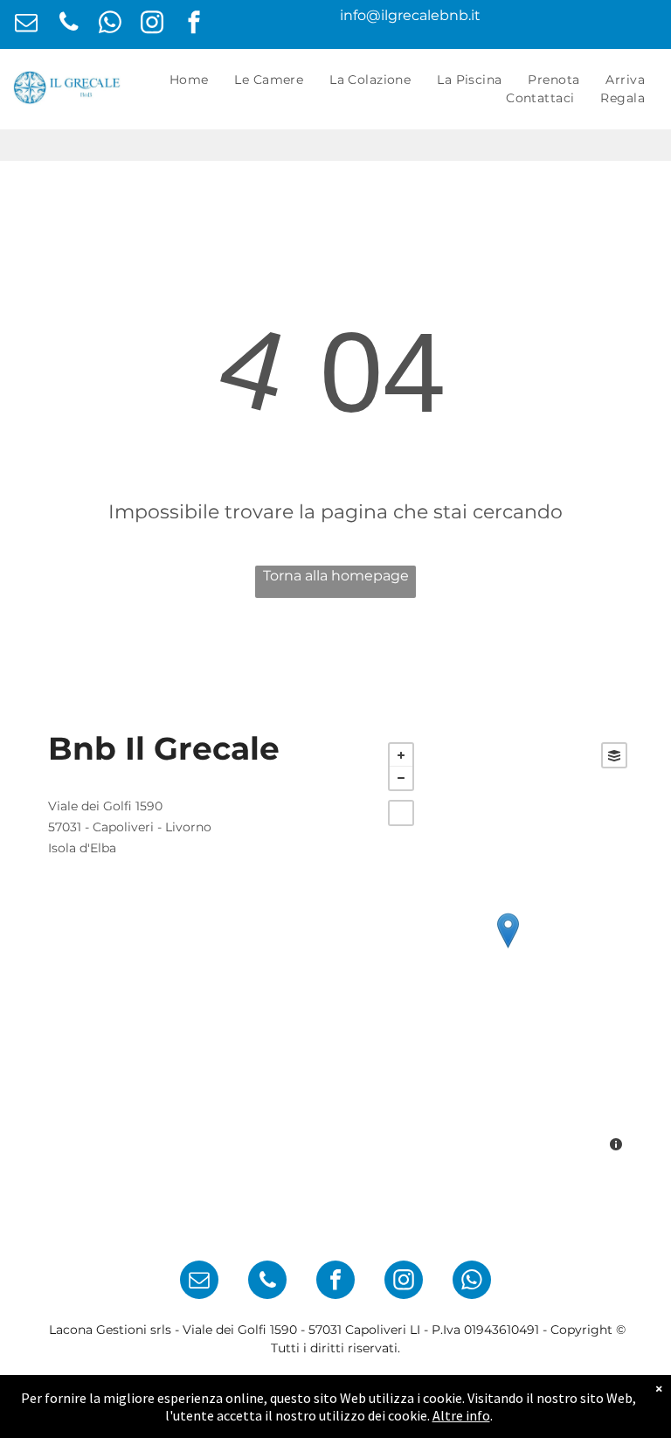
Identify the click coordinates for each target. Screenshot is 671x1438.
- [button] (401, 778)
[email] (27, 24)
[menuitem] (189, 80)
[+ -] (507, 948)
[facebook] (194, 24)
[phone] (68, 24)
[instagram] (152, 24)
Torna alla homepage (336, 575)
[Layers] (614, 755)
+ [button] (401, 755)
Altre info (461, 1415)
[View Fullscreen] (401, 813)
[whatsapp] (110, 24)
